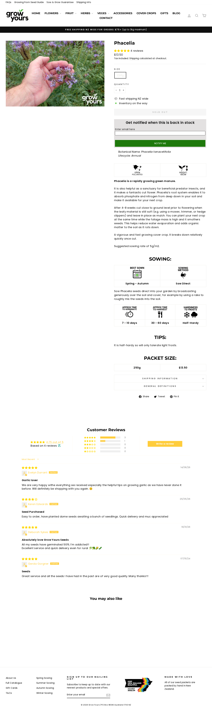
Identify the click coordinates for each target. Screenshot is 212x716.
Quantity (121, 84)
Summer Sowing (45, 682)
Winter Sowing (44, 692)
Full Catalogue (14, 682)
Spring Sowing (44, 677)
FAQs (8, 2)
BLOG (176, 13)
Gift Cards (12, 687)
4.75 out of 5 (54, 442)
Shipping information (160, 378)
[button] (122, 51)
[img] (29, 468)
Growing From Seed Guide (29, 2)
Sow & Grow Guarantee (60, 2)
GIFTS (164, 13)
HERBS (86, 13)
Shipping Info (83, 2)
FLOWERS (52, 13)
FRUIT (69, 13)
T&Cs (9, 692)
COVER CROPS (146, 13)
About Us (11, 677)
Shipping (134, 58)
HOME (36, 13)
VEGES (102, 13)
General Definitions (160, 386)
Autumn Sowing (45, 687)
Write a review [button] (165, 443)
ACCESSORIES (122, 13)
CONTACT (106, 18)
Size (117, 69)
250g (120, 75)
